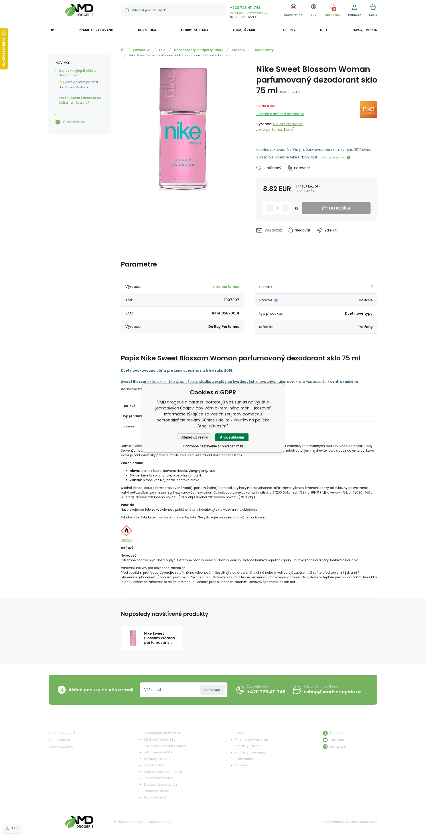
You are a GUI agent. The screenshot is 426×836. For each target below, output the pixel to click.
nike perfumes (270, 129)
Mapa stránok (159, 822)
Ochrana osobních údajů (163, 771)
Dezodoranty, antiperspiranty (198, 50)
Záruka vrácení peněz (160, 784)
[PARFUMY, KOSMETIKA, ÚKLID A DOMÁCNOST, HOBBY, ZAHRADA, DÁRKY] (122, 49)
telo (162, 50)
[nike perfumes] (368, 116)
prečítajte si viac (332, 157)
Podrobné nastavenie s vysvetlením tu (213, 446)
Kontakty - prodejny (250, 752)
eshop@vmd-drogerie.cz (248, 12)
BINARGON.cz (367, 822)
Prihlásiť (212, 690)
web (289, 129)
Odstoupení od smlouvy (162, 733)
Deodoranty (264, 50)
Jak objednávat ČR (158, 752)
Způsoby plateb (156, 759)
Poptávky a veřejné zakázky (165, 746)
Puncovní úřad (155, 797)
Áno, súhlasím (232, 437)
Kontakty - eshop (248, 746)
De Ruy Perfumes (288, 123)
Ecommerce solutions (340, 822)
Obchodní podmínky (160, 739)
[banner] (79, 11)
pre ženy (238, 50)
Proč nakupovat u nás (251, 739)
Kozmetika (141, 50)
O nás (239, 733)
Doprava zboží (154, 765)
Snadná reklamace (158, 778)
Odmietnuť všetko (194, 437)
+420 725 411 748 (245, 7)
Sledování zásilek (157, 791)
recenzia (241, 765)
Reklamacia (244, 759)
